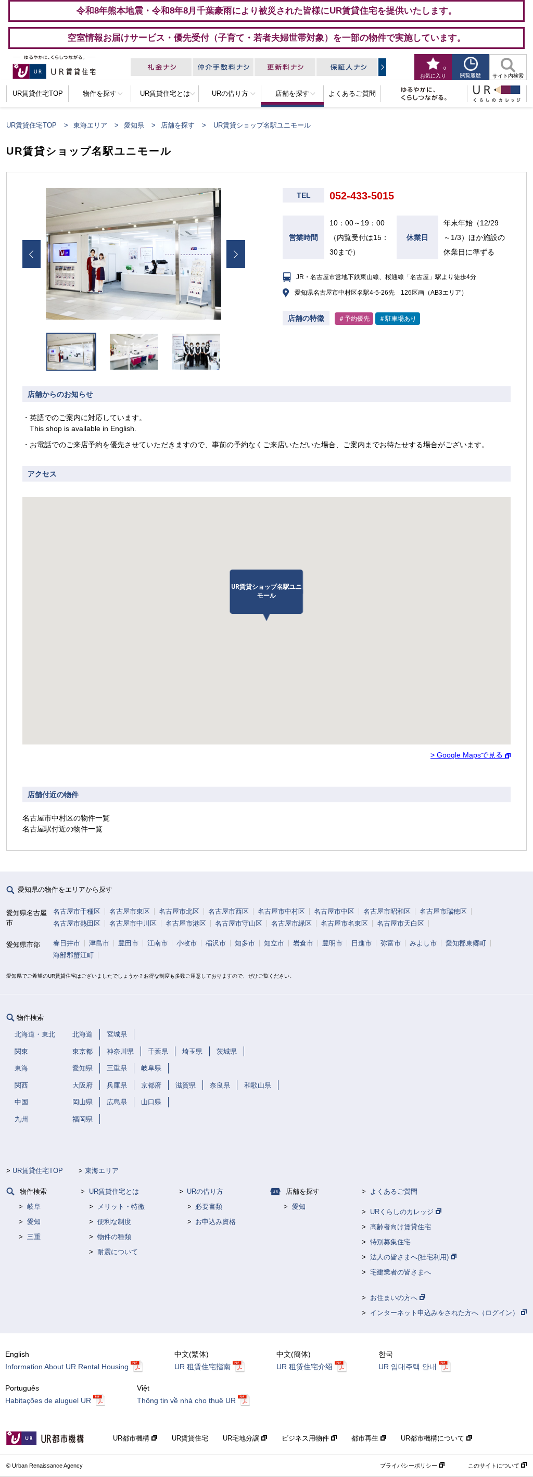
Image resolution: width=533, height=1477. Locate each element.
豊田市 (128, 943)
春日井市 (66, 943)
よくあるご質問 (393, 1191)
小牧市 (186, 943)
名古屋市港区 (186, 923)
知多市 (245, 943)
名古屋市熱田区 (76, 923)
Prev (31, 254)
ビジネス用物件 (306, 1438)
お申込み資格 (215, 1222)
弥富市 (390, 943)
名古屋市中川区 (133, 923)
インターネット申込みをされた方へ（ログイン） (445, 1313)
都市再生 (365, 1438)
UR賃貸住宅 (190, 1438)
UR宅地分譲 (242, 1438)
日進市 (361, 943)
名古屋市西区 (228, 911)
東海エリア (90, 125)
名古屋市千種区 (76, 911)
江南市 (157, 943)
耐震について (117, 1252)
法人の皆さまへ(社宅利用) (410, 1257)
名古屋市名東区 (344, 923)
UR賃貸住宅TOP (31, 125)
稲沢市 (216, 943)
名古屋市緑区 (291, 923)
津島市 (99, 943)
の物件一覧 (66, 818)
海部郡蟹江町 (73, 955)
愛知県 (134, 125)
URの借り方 (205, 1191)
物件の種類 (114, 1237)
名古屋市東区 (129, 911)
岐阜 (34, 1206)
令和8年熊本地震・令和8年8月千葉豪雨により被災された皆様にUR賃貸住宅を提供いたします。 (267, 10)
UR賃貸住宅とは (114, 1191)
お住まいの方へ (395, 1298)
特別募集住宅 (390, 1242)
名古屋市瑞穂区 (443, 911)
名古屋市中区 (334, 911)
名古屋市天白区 (400, 923)
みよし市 (423, 943)
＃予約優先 (354, 318)
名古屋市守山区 (238, 923)
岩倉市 (303, 943)
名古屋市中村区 (281, 911)
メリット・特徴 (121, 1206)
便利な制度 (114, 1222)
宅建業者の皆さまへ (400, 1272)
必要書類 (208, 1206)
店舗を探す (178, 125)
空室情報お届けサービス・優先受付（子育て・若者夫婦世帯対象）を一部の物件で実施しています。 (267, 37)
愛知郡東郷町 (466, 943)
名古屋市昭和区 (387, 911)
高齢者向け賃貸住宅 (400, 1227)
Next (235, 254)
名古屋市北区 (179, 911)
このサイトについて (494, 1465)
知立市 (274, 943)
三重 (34, 1237)
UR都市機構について (433, 1438)
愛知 (34, 1222)
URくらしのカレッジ (403, 1212)
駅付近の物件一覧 (62, 829)
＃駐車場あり (397, 318)
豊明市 (332, 943)
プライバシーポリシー (409, 1465)
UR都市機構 (132, 1438)
